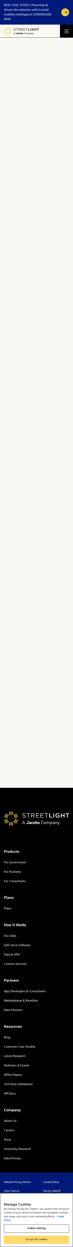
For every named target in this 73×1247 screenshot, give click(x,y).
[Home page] (21, 31)
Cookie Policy (51, 1182)
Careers (9, 1130)
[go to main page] (36, 818)
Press (7, 1139)
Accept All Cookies (36, 1239)
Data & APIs (12, 954)
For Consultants (15, 881)
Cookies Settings (36, 1228)
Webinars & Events (16, 1065)
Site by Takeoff (52, 1191)
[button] (36, 12)
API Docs (10, 1093)
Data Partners (13, 1010)
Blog (7, 1037)
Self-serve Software (17, 945)
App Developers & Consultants (25, 991)
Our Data (10, 936)
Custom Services (15, 964)
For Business (12, 872)
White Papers (13, 1075)
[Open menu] (66, 31)
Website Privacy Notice (17, 1182)
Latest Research (14, 1056)
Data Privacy (12, 1158)
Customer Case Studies (19, 1046)
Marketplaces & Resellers (21, 1000)
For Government (15, 862)
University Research (17, 1149)
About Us (10, 1121)
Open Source (11, 1191)
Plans (7, 908)
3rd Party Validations (18, 1084)
